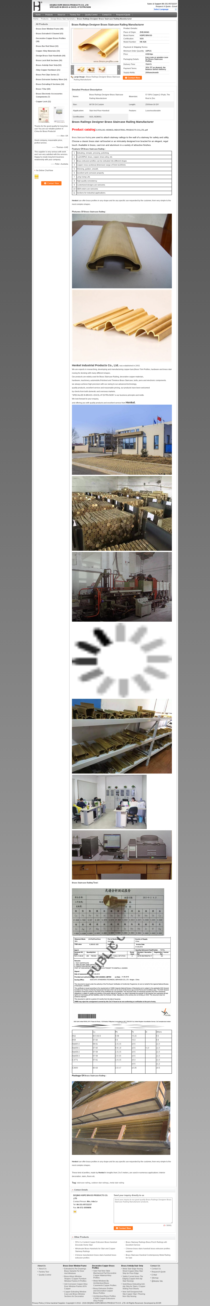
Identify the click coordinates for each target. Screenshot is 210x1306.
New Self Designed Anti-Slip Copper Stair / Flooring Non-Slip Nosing (134, 1294)
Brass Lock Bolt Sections (47, 60)
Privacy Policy (38, 1303)
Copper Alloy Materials (46, 51)
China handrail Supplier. (55, 1303)
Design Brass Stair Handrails (63, 19)
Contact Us (106, 15)
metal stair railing (117, 1183)
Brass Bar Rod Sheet (45, 46)
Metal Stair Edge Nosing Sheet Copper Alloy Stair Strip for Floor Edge (133, 1271)
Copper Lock (41, 102)
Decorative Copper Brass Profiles (51, 38)
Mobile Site (158, 1281)
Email (174, 6)
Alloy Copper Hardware (46, 70)
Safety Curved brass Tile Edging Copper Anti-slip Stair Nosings (133, 1278)
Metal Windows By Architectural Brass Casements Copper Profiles (104, 1283)
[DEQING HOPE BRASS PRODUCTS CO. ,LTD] (176, 9)
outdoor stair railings (100, 1183)
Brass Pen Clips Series (46, 75)
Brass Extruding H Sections (48, 84)
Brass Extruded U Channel (47, 34)
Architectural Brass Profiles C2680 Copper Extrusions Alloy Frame (104, 1298)
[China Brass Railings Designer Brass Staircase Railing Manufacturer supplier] (96, 46)
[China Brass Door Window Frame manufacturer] (40, 5)
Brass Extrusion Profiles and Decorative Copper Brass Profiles (103, 1290)
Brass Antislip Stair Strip (47, 65)
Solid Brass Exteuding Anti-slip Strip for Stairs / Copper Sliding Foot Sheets (134, 1286)
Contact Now (134, 78)
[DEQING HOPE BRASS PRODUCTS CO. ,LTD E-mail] (75, 1211)
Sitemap (155, 1278)
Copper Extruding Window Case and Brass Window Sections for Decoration (75, 1294)
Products (49, 15)
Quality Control (91, 15)
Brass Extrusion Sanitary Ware (49, 79)
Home (38, 15)
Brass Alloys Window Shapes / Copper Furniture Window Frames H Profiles (75, 1278)
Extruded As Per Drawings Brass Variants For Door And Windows (75, 1271)
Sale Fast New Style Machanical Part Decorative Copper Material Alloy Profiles (104, 1274)
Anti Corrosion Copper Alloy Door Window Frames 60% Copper (75, 1286)
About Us (61, 15)
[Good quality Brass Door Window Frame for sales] (43, 122)
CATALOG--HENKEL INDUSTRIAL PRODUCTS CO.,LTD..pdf (122, 130)
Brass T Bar (41, 89)
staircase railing (83, 1183)
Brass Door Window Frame (47, 29)
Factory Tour (75, 15)
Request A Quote (163, 6)
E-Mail (154, 1275)
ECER (158, 1303)
